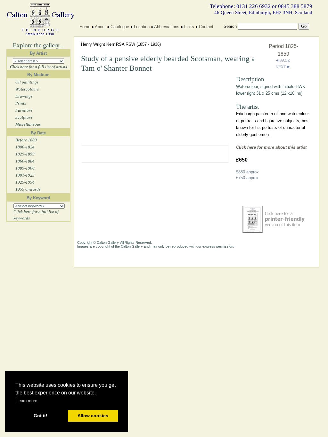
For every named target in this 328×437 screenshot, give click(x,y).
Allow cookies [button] (93, 415)
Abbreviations (166, 26)
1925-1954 (25, 182)
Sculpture (23, 117)
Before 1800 (26, 140)
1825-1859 (25, 154)
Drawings (23, 96)
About (100, 26)
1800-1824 (25, 147)
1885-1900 (25, 168)
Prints (20, 103)
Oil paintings (26, 82)
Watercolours (27, 89)
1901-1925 (25, 175)
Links (189, 26)
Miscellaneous (28, 124)
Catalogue (120, 26)
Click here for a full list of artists (38, 66)
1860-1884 (25, 161)
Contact (206, 26)
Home (84, 26)
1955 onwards (27, 189)
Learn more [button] (26, 400)
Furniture (23, 110)
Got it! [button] (40, 415)
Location (142, 26)
